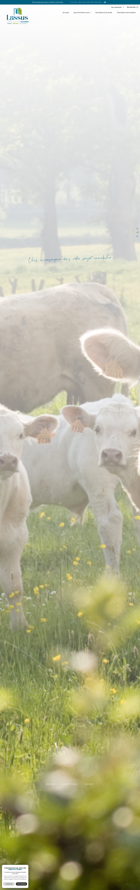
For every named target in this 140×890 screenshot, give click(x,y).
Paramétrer (9, 884)
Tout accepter (21, 884)
